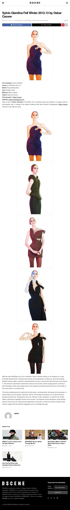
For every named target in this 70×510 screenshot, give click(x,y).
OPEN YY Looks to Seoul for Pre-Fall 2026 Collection (12, 442)
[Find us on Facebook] (48, 498)
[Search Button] (67, 2)
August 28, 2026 (30, 445)
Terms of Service (19, 498)
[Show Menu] (3, 2)
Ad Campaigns (18, 20)
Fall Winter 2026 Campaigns (57, 438)
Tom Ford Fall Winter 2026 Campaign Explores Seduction (11, 464)
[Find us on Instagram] (54, 498)
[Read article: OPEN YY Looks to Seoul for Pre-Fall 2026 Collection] (12, 435)
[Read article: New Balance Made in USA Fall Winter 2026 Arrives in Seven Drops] (58, 435)
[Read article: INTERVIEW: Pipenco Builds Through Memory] (35, 435)
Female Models (27, 20)
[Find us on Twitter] (51, 498)
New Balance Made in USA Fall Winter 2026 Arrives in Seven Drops (57, 443)
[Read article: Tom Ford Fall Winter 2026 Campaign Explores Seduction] (12, 456)
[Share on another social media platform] (66, 24)
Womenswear (44, 20)
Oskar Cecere (36, 20)
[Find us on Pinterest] (57, 498)
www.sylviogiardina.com (16, 100)
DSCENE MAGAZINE (32, 438)
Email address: (50, 487)
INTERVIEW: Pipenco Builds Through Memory (33, 442)
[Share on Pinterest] (63, 24)
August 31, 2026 (7, 445)
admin (16, 413)
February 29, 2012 (7, 20)
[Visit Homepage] (35, 3)
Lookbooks (7, 438)
